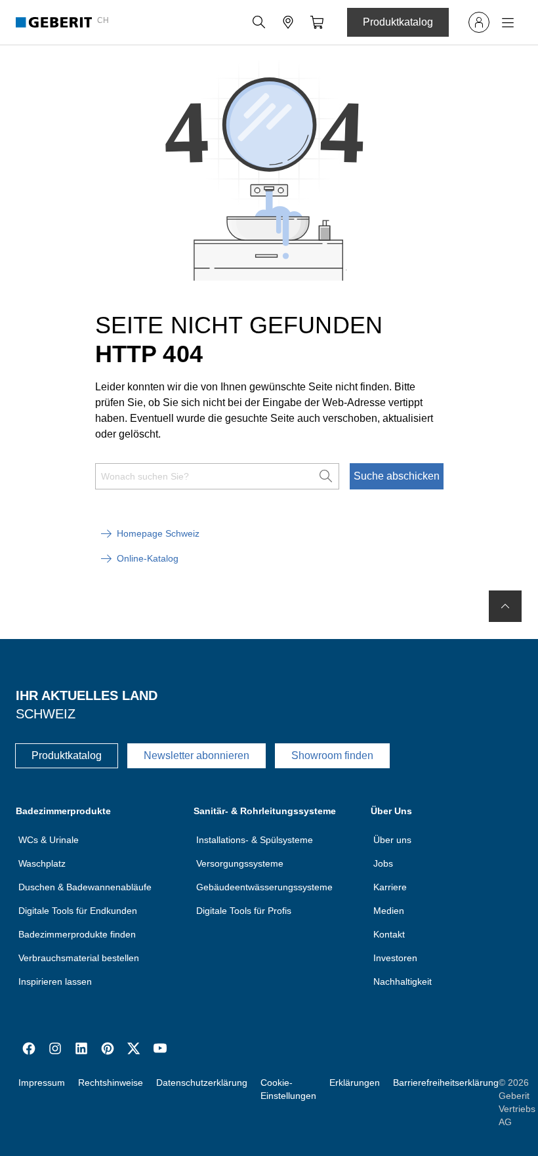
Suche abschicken (397, 476)
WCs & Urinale (48, 840)
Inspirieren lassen (55, 981)
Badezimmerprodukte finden (77, 934)
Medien (388, 910)
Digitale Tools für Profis (243, 910)
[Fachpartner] (288, 22)
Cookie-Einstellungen (288, 1089)
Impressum (41, 1082)
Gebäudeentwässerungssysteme (264, 887)
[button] (259, 22)
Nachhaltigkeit (402, 981)
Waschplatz (42, 863)
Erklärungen (354, 1082)
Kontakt (389, 934)
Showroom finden (332, 755)
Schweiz (45, 714)
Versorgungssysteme (239, 863)
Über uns (392, 840)
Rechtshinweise (110, 1082)
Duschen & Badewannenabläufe (85, 887)
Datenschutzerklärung (201, 1082)
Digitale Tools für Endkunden (77, 910)
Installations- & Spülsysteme (254, 840)
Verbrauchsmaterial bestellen (78, 958)
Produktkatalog (398, 22)
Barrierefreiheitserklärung (446, 1082)
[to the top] (505, 606)
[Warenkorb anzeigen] (316, 22)
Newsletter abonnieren (196, 755)
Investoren (395, 958)
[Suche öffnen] (259, 22)
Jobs (383, 863)
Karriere (390, 887)
